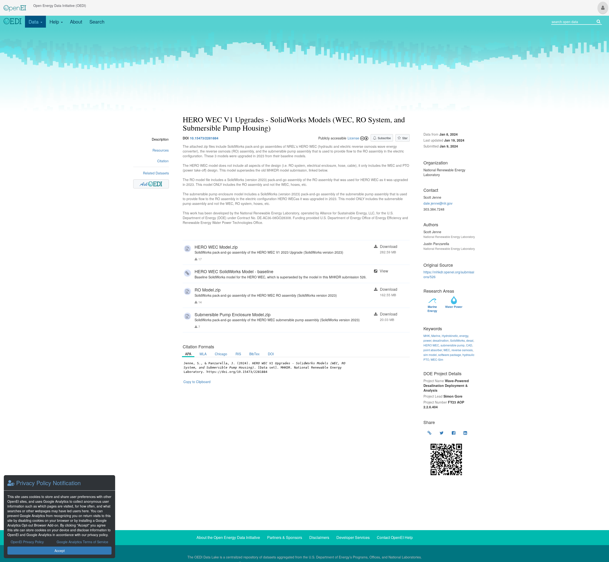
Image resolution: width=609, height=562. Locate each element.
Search (96, 21)
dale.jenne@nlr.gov (437, 203)
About (76, 21)
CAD (469, 345)
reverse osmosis (462, 350)
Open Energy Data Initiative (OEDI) (59, 5)
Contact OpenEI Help (395, 537)
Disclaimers (319, 537)
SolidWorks (457, 340)
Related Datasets (156, 173)
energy (463, 336)
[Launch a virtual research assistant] (151, 183)
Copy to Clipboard (197, 381)
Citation (163, 160)
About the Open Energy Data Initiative (228, 537)
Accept (59, 550)
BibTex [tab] (254, 353)
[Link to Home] (12, 22)
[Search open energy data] (598, 21)
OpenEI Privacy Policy (27, 541)
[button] (603, 8)
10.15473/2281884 (204, 138)
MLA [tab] (203, 353)
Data (34, 21)
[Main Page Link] (15, 5)
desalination (441, 340)
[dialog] (59, 516)
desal (469, 340)
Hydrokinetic (450, 336)
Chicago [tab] (221, 353)
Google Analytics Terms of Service (82, 541)
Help (54, 21)
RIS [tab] (238, 353)
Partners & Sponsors (284, 537)
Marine (435, 336)
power (427, 340)
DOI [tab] (271, 353)
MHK (426, 336)
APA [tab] (188, 353)
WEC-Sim (437, 359)
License (353, 138)
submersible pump (453, 345)
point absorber (432, 350)
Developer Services (353, 537)
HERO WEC (431, 345)
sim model (430, 355)
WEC (446, 350)
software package (449, 355)
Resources (160, 150)
